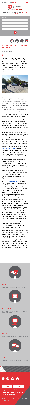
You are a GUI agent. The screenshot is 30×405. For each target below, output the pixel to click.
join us (5, 358)
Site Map (4, 399)
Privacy (10, 399)
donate (5, 284)
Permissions (17, 399)
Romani (10, 2)
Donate (7, 386)
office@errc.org (11, 396)
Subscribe (4, 2)
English (14, 2)
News (4, 334)
